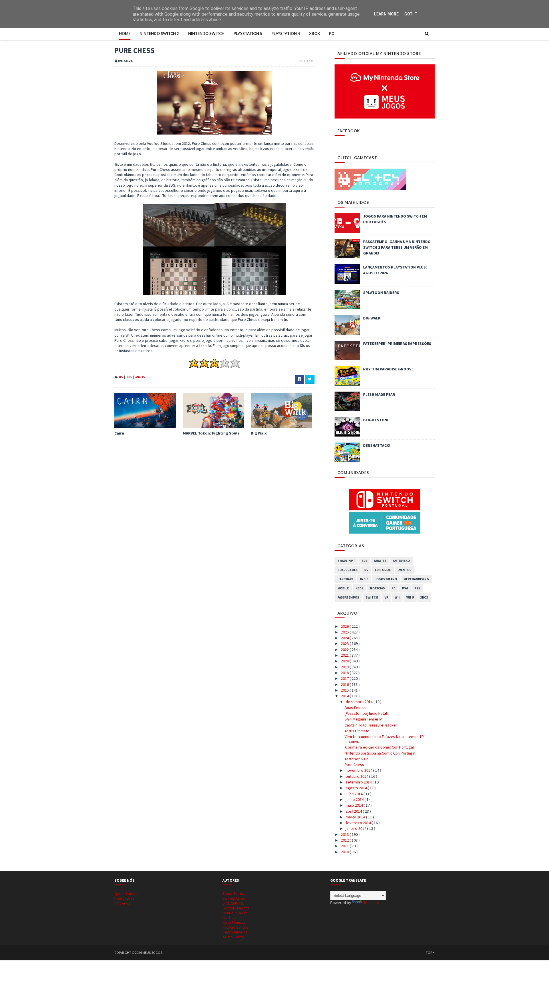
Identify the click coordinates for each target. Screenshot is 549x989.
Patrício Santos (235, 927)
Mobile (343, 588)
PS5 (417, 588)
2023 (345, 643)
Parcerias (122, 903)
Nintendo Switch (206, 33)
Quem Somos (126, 893)
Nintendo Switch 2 (159, 33)
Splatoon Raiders (381, 292)
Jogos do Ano (386, 579)
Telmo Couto (233, 936)
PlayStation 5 (248, 33)
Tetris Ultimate (357, 730)
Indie (364, 579)
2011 (345, 845)
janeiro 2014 (356, 828)
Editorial (383, 570)
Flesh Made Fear (379, 394)
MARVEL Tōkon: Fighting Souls (211, 433)
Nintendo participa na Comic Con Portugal (380, 753)
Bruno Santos (233, 893)
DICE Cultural (233, 903)
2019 (345, 667)
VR (386, 597)
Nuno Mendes (234, 922)
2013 (345, 834)
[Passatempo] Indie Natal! (366, 713)
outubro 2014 (357, 776)
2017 (345, 678)
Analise (140, 377)
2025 (345, 632)
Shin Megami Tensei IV (363, 719)
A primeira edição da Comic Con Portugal (379, 747)
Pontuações (124, 898)
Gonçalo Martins (236, 908)
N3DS (359, 588)
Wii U (410, 597)
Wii (397, 597)
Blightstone (376, 420)
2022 (345, 649)
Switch (372, 597)
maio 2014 (355, 805)
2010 (345, 851)
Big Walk (259, 433)
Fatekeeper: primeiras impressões (397, 343)
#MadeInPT (346, 561)
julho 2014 (354, 793)
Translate (371, 902)
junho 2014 (355, 799)
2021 (345, 655)
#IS (121, 377)
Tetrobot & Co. (357, 758)
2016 (345, 684)
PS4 (405, 588)
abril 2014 (354, 811)
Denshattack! (376, 445)
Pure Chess (354, 764)
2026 (345, 626)
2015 (345, 690)
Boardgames (347, 570)
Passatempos (348, 597)
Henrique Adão (235, 912)
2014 (345, 695)
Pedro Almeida (235, 932)
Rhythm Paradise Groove (388, 369)
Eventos (404, 570)
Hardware (345, 579)
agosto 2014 (357, 787)
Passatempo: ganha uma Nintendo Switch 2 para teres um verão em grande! (397, 247)
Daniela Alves (233, 898)
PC (331, 33)
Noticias (377, 588)
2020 (345, 661)
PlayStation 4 (285, 33)
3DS (129, 377)
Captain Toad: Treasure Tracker (371, 725)
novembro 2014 (359, 770)
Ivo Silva (229, 917)
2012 (345, 840)
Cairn (119, 433)
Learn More (386, 14)
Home (124, 33)
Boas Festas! (356, 707)
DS (366, 570)
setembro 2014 (359, 782)
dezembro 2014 (359, 701)
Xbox (314, 33)
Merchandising (416, 579)
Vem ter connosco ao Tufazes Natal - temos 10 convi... (384, 739)
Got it (410, 14)
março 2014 (356, 817)
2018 (345, 672)
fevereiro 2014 (359, 822)
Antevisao (401, 561)
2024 (345, 637)
